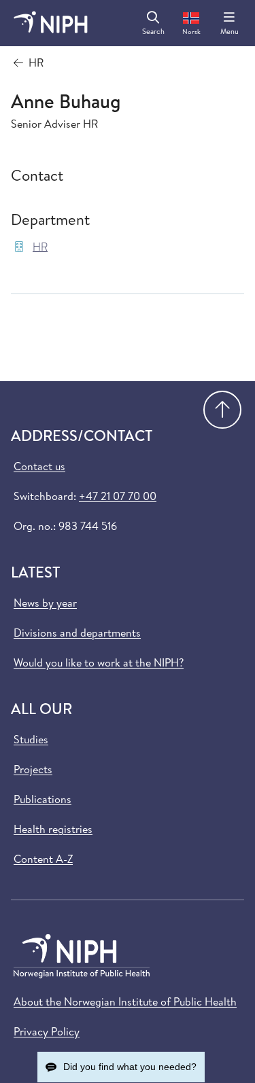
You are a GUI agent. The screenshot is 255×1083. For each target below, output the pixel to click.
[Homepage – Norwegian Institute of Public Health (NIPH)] (50, 23)
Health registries (53, 828)
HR (40, 247)
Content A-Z (43, 858)
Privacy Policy (47, 1031)
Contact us (39, 466)
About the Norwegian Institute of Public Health (125, 1001)
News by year (45, 602)
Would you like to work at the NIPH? (99, 662)
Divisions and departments (77, 632)
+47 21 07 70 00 (117, 496)
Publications (42, 799)
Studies (31, 739)
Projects (33, 769)
